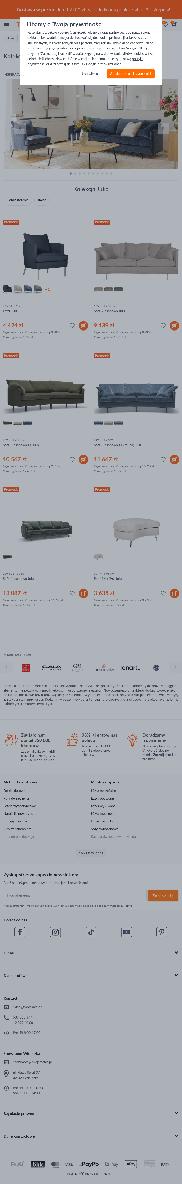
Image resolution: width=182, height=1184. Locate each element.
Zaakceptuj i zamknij (130, 73)
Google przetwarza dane (103, 64)
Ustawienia (90, 74)
